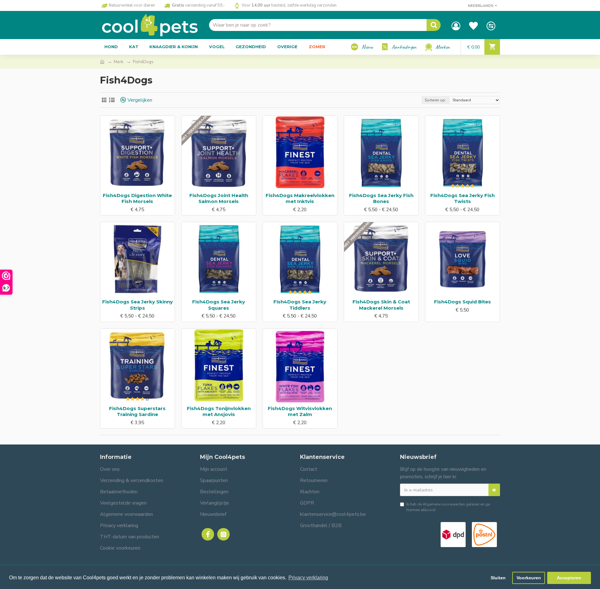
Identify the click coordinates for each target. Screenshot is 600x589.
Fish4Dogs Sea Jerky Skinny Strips (137, 305)
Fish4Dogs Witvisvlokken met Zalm (300, 411)
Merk (118, 62)
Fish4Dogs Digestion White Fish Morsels (137, 198)
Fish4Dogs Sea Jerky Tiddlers (299, 305)
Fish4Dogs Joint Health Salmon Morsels (218, 198)
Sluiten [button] (498, 577)
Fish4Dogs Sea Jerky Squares (218, 305)
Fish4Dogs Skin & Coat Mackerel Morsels (381, 305)
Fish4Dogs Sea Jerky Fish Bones (381, 198)
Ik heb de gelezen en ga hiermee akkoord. (448, 507)
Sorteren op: (435, 100)
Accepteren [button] (569, 577)
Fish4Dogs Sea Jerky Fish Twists (462, 198)
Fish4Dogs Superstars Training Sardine (137, 411)
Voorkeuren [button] (529, 577)
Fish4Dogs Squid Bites (462, 302)
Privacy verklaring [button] (308, 577)
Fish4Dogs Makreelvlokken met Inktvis (300, 198)
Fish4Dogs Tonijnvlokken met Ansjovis (219, 411)
